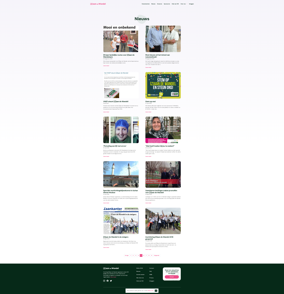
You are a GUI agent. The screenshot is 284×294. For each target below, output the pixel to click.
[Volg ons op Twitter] (111, 281)
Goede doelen (140, 274)
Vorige (127, 255)
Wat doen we (140, 278)
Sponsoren (167, 4)
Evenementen (146, 4)
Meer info (151, 290)
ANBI (150, 274)
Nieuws (153, 4)
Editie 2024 (139, 268)
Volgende (156, 255)
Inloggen (191, 4)
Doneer (172, 277)
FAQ (150, 271)
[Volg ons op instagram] (104, 281)
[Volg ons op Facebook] (107, 281)
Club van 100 (175, 4)
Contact (151, 268)
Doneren (159, 4)
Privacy (151, 278)
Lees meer (113, 277)
